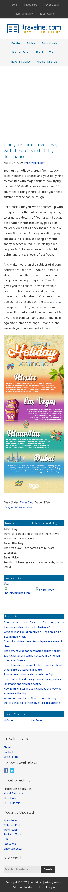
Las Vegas (10, 844)
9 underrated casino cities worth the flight (29, 674)
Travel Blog (26, 502)
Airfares (8, 720)
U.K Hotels (12, 798)
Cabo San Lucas (13, 848)
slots (56, 301)
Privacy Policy (53, 882)
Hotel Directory (13, 793)
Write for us (11, 756)
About (7, 747)
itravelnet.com (34, 29)
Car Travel (37, 720)
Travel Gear (11, 829)
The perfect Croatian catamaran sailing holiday (32, 651)
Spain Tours (10, 820)
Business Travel (13, 834)
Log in (51, 887)
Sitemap (18, 887)
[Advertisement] (34, 102)
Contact (8, 752)
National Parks (13, 825)
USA (6, 839)
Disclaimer (36, 882)
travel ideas (26, 507)
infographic (11, 507)
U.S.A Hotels (12, 803)
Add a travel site (35, 887)
